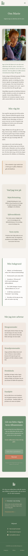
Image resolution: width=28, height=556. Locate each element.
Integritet (6, 550)
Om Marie (22, 550)
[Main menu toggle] (25, 3)
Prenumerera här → (10, 512)
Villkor (14, 550)
